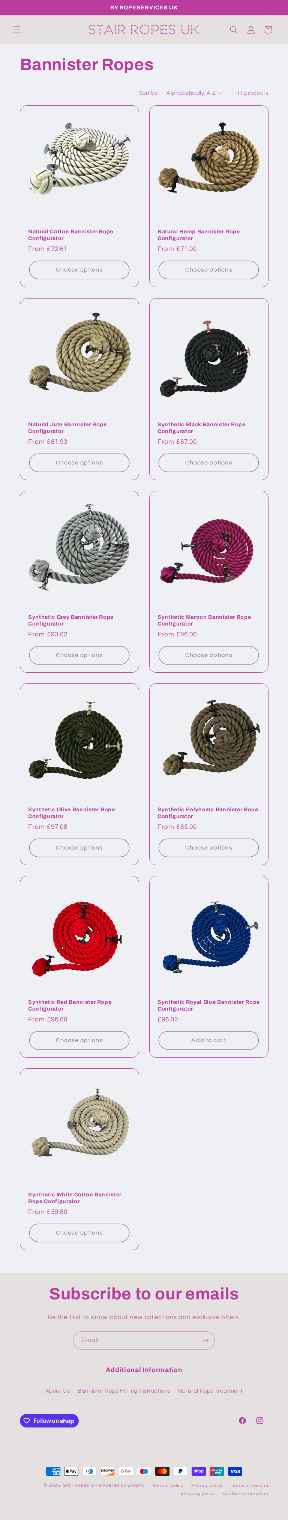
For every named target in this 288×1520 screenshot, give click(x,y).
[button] (16, 29)
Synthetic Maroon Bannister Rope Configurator (204, 620)
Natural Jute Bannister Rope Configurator (67, 427)
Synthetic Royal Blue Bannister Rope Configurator (209, 1005)
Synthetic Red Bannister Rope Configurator (69, 1005)
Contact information (245, 1494)
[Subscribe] (205, 1340)
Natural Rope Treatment (210, 1391)
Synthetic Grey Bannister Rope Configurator (71, 620)
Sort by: (149, 93)
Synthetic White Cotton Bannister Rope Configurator (75, 1198)
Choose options (79, 270)
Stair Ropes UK (80, 1485)
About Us (57, 1391)
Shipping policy (198, 1494)
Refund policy (168, 1486)
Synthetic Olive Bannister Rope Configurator (71, 812)
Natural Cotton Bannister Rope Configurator (70, 235)
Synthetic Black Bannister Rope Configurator (202, 427)
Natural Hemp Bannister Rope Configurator (199, 235)
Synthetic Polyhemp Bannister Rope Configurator (208, 812)
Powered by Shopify (121, 1485)
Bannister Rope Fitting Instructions (124, 1391)
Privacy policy (207, 1486)
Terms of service (249, 1486)
